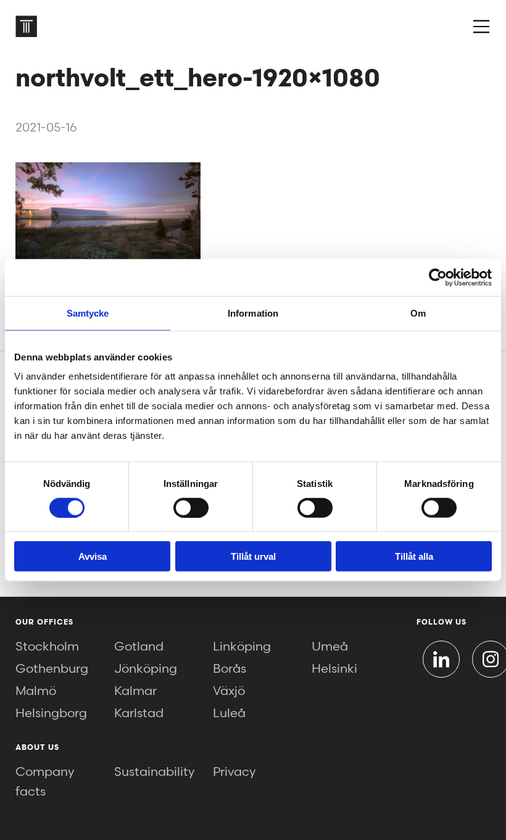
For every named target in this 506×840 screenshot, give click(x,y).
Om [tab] (418, 312)
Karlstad (139, 713)
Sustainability (154, 772)
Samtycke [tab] (88, 312)
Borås (229, 669)
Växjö (229, 691)
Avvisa (92, 556)
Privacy (234, 772)
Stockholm (47, 646)
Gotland (139, 646)
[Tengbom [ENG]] (26, 26)
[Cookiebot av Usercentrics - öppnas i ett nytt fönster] (438, 277)
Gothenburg (51, 669)
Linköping (242, 646)
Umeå (330, 646)
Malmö (35, 691)
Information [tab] (253, 312)
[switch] (191, 507)
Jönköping (145, 669)
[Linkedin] (441, 659)
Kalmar (135, 691)
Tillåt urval (253, 556)
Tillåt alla (414, 556)
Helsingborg (51, 713)
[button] (481, 26)
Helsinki (334, 669)
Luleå (229, 713)
